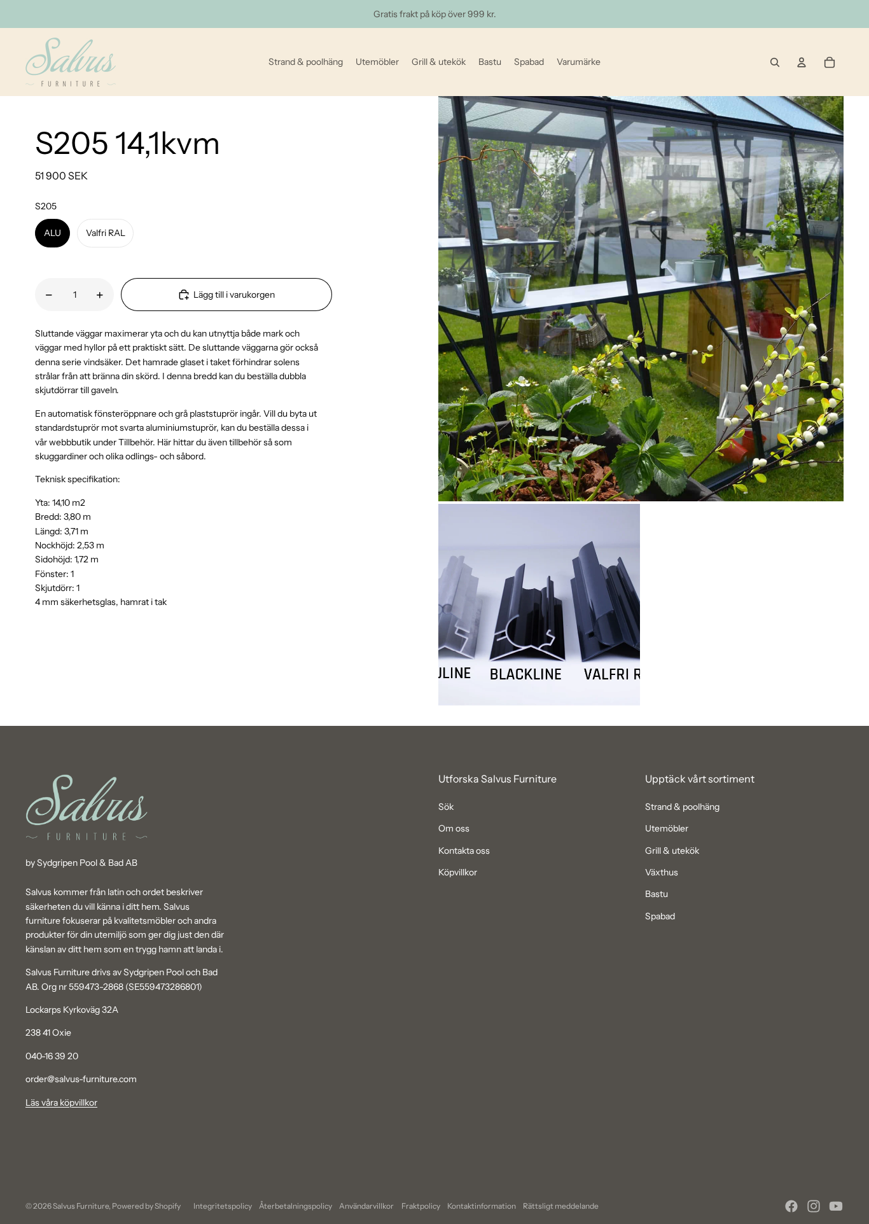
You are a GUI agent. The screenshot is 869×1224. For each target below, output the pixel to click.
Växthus (661, 872)
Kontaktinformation (481, 1206)
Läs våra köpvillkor (61, 1102)
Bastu (656, 894)
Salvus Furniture (81, 1206)
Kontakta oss (464, 850)
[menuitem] (305, 62)
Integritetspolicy (222, 1206)
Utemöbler (666, 828)
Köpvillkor (457, 872)
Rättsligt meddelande (561, 1206)
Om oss (453, 828)
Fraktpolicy (420, 1206)
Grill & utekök (672, 850)
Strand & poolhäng (682, 806)
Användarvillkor (366, 1206)
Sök (446, 806)
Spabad (660, 916)
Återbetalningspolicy (295, 1206)
